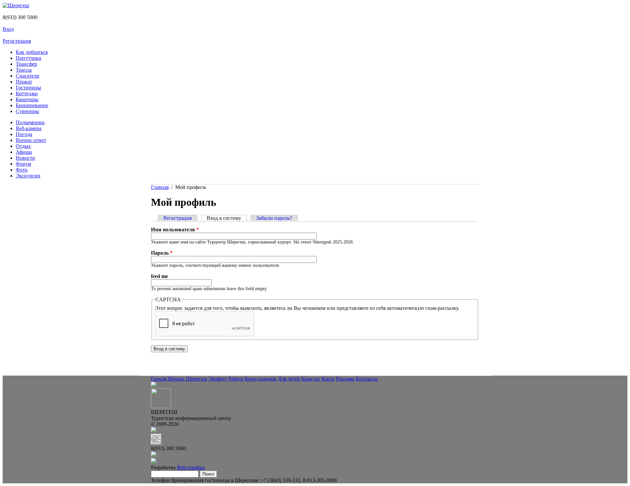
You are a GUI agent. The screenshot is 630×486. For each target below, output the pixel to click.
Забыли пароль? (274, 218)
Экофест (217, 379)
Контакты (367, 379)
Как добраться (32, 52)
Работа (235, 379)
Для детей (289, 379)
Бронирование (32, 105)
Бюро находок (260, 379)
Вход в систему (227, 218)
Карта (328, 379)
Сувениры (27, 111)
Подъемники (30, 122)
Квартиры (27, 99)
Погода (24, 134)
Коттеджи (27, 93)
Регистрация (17, 41)
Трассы (24, 70)
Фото (22, 170)
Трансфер (26, 64)
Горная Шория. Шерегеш (179, 379)
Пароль (162, 253)
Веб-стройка (191, 467)
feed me (159, 276)
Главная (160, 187)
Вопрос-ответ (31, 140)
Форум (23, 164)
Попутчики (28, 58)
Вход (8, 29)
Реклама (345, 379)
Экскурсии (28, 175)
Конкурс (310, 379)
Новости (25, 158)
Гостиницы (28, 87)
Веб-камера (28, 128)
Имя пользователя (175, 229)
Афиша (24, 152)
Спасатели (27, 76)
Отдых (23, 146)
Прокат (24, 81)
